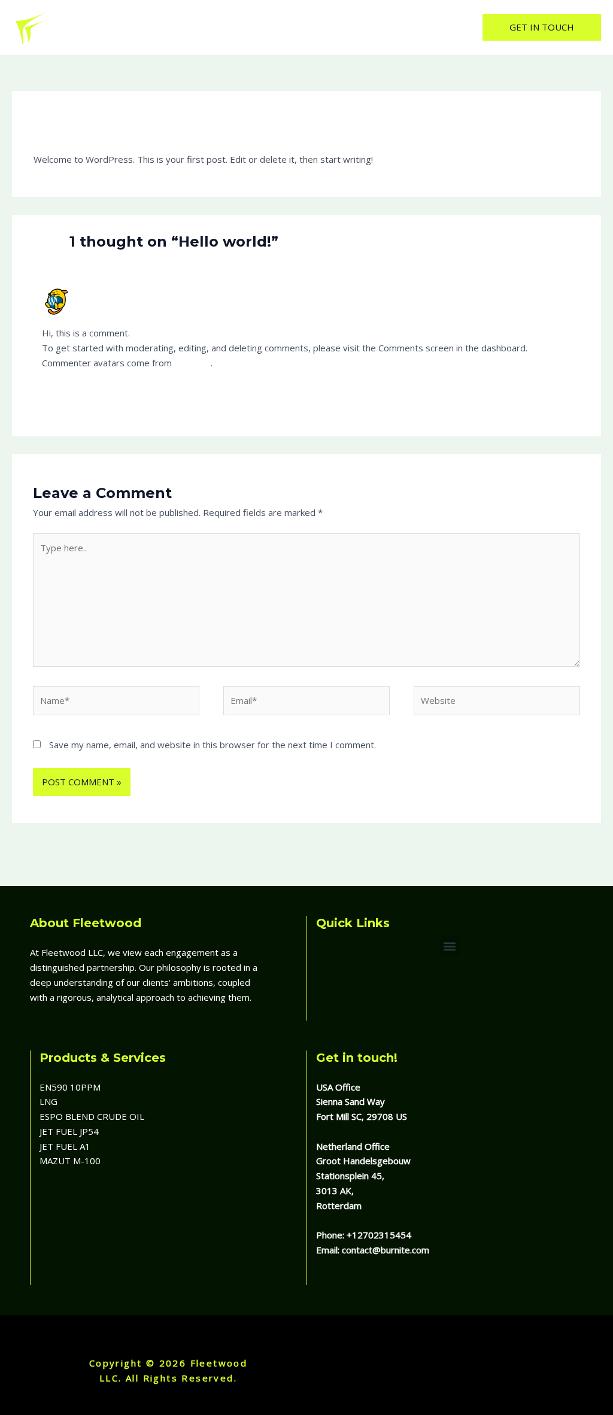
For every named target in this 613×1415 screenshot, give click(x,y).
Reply (559, 393)
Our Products (324, 27)
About (266, 27)
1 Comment (57, 127)
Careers (386, 27)
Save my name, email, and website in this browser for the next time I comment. (212, 745)
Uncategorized (120, 127)
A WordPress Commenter (131, 292)
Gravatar (192, 363)
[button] (541, 27)
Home (223, 27)
